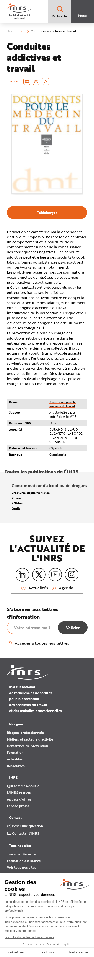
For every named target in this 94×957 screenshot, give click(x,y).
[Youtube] (55, 575)
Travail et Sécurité (21, 854)
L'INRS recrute (19, 792)
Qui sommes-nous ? (23, 785)
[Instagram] (71, 575)
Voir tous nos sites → (23, 867)
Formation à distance (24, 860)
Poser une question (27, 825)
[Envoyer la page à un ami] (27, 81)
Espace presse (18, 805)
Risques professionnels (25, 732)
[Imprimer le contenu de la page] (36, 81)
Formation (15, 752)
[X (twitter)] (39, 575)
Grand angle (57, 454)
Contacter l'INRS (25, 833)
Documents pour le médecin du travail (62, 404)
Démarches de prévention (27, 745)
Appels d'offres (19, 799)
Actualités (15, 759)
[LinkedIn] (22, 575)
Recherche (60, 16)
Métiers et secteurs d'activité (30, 739)
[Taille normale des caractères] (45, 81)
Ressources (16, 765)
